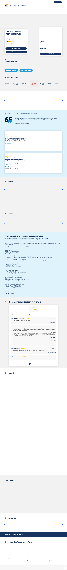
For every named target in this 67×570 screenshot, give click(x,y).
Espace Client (34, 225)
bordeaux (50, 551)
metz (50, 545)
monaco (28, 558)
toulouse (28, 545)
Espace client (57, 2)
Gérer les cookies (49, 567)
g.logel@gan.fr (44, 50)
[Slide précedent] (40, 33)
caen (27, 556)
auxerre (50, 558)
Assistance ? (50, 2)
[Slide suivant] (61, 33)
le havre (50, 547)
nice (5, 547)
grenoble (50, 556)
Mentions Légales (18, 567)
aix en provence (51, 549)
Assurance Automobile (42, 199)
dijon (5, 554)
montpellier (29, 551)
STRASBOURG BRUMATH (9, 293)
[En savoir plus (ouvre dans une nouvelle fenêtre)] (9, 522)
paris (5, 545)
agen (27, 560)
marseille (28, 547)
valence (6, 560)
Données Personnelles (25, 567)
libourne (50, 560)
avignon (28, 554)
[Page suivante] (40, 364)
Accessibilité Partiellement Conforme (36, 567)
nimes (28, 549)
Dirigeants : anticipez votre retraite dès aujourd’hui (19, 444)
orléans (6, 551)
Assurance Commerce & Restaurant (47, 186)
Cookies (44, 567)
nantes (6, 549)
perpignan (50, 554)
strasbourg (7, 558)
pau (5, 556)
